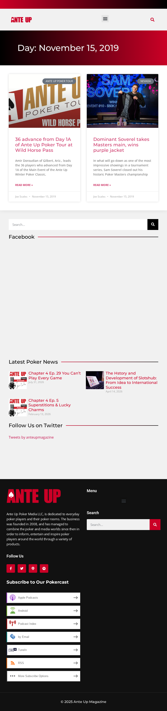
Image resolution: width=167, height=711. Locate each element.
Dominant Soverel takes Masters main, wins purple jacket (121, 145)
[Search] (152, 224)
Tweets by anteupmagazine (31, 437)
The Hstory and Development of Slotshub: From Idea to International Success (131, 380)
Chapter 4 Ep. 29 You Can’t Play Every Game (54, 375)
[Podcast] (33, 568)
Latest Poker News (33, 362)
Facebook (22, 237)
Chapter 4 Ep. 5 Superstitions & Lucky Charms (49, 405)
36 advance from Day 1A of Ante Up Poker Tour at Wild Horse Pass (44, 145)
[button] (152, 19)
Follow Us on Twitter (36, 425)
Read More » (24, 185)
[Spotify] (44, 568)
